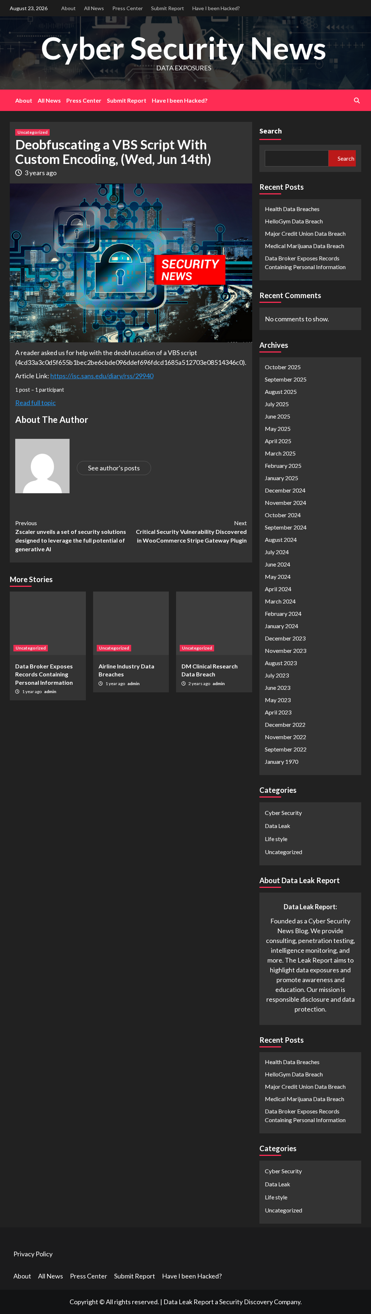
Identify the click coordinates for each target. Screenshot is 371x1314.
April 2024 (278, 588)
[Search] (356, 100)
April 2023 (278, 712)
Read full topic (35, 403)
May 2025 (278, 428)
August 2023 (281, 662)
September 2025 (286, 379)
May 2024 (278, 576)
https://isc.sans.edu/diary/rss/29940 (101, 376)
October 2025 (283, 366)
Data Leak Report (188, 1302)
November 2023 (285, 650)
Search (270, 130)
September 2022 (286, 749)
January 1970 (281, 761)
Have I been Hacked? (216, 8)
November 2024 (285, 502)
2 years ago (199, 683)
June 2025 (277, 416)
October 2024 (283, 514)
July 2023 (277, 675)
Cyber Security (283, 812)
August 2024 (281, 539)
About (68, 8)
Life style (276, 838)
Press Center (127, 8)
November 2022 (285, 736)
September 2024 (286, 527)
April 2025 (278, 440)
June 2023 (277, 687)
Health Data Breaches (292, 208)
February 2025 (283, 465)
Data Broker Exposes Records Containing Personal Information (44, 674)
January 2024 (281, 625)
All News (94, 8)
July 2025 (277, 403)
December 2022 (285, 724)
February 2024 (283, 613)
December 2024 (285, 490)
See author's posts (114, 468)
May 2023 (278, 699)
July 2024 (277, 551)
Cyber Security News (183, 47)
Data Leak (277, 825)
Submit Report (167, 8)
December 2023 (285, 638)
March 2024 (280, 601)
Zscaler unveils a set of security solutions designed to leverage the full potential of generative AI (70, 535)
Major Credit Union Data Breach (305, 233)
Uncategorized (32, 132)
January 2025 (281, 477)
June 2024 (277, 564)
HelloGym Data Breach (294, 221)
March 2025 (280, 453)
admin (50, 691)
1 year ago (32, 691)
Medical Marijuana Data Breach (304, 245)
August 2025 (281, 391)
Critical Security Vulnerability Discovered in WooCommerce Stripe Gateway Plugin (191, 531)
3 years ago (41, 173)
